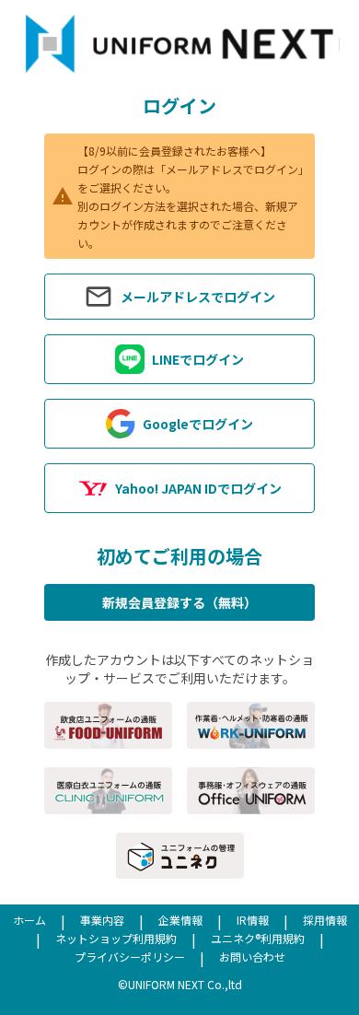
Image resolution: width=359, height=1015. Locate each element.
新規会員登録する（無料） (179, 602)
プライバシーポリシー (130, 956)
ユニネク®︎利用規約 (258, 938)
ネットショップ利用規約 (116, 938)
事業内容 (102, 920)
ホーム (29, 920)
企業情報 (180, 920)
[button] (179, 296)
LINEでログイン (198, 359)
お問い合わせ (252, 956)
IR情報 (253, 920)
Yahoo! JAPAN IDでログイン (198, 488)
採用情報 (325, 920)
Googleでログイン (198, 423)
